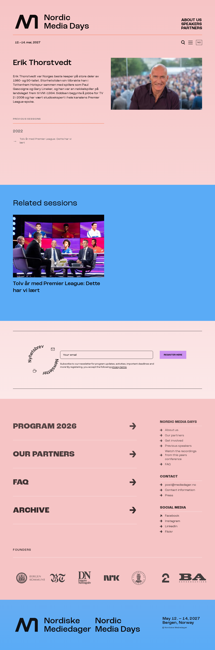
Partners (191, 28)
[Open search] (183, 42)
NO (199, 42)
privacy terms (119, 367)
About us (191, 20)
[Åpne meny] (190, 42)
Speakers (191, 24)
